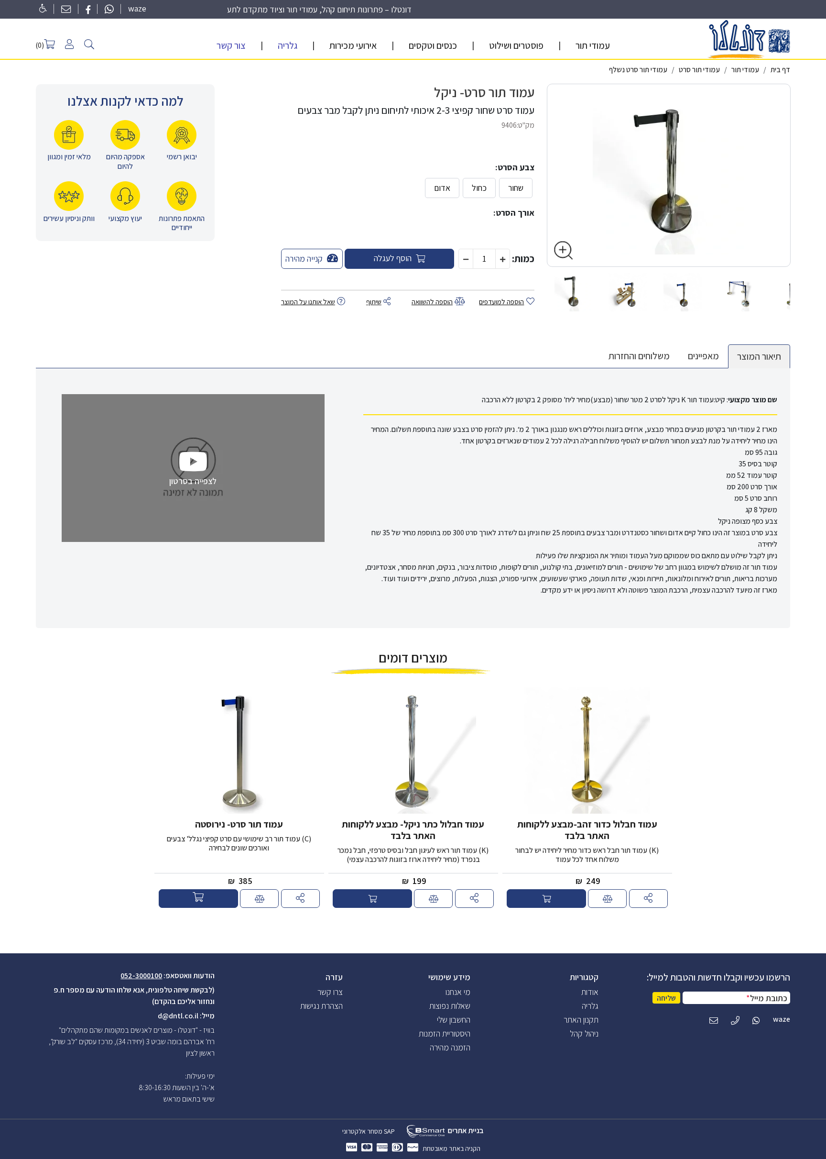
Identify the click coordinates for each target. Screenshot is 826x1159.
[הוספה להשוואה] (648, 898)
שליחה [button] (666, 998)
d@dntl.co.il (178, 1016)
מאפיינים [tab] (703, 356)
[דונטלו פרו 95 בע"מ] (748, 39)
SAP (388, 1131)
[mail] (66, 8)
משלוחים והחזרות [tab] (639, 356)
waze (137, 8)
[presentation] (589, 991)
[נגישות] (41, 8)
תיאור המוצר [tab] (759, 356)
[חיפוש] (89, 43)
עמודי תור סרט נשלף (638, 70)
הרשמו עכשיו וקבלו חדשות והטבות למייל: (718, 977)
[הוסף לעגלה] (546, 898)
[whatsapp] (109, 8)
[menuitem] (593, 45)
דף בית (780, 70)
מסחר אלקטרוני (362, 1131)
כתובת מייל (766, 998)
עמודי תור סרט (699, 70)
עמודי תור (745, 70)
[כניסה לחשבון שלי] (69, 43)
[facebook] (88, 8)
